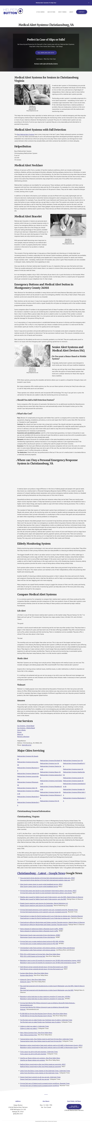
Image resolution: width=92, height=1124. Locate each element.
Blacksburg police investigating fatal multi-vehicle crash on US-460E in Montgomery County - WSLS (51, 1045)
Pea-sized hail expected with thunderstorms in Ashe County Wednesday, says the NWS (47, 990)
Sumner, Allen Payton (26, 975)
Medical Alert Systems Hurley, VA (50, 792)
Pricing (19, 732)
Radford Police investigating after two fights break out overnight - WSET (43, 1064)
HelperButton (14, 11)
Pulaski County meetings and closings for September (36, 905)
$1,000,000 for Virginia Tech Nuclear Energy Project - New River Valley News (43, 1013)
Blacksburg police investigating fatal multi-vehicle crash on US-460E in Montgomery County (49, 1047)
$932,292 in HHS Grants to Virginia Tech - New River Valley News (40, 954)
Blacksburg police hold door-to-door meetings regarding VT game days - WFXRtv (45, 996)
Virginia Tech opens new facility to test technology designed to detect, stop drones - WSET (48, 891)
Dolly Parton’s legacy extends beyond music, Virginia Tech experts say (41, 969)
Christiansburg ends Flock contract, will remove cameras (37, 950)
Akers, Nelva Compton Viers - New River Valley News (36, 1033)
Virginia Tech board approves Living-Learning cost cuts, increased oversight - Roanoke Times (49, 910)
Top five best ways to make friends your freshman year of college (40, 1022)
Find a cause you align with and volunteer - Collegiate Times (39, 1052)
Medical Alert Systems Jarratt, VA (73, 778)
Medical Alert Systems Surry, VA (73, 760)
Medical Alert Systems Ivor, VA (49, 763)
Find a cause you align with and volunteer (33, 1054)
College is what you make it (28, 1028)
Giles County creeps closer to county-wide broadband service (39, 886)
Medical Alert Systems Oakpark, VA (28, 773)
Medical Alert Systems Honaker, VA (74, 789)
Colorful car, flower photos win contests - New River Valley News (40, 1058)
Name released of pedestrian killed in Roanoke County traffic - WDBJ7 (41, 929)
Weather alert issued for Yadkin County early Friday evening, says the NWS (43, 899)
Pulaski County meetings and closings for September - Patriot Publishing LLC (44, 903)
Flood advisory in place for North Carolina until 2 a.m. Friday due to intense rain (45, 918)
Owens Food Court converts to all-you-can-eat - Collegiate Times (40, 1077)
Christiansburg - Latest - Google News (41, 873)
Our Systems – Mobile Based (26, 728)
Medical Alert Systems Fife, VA (49, 801)
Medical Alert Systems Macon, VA (50, 772)
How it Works (21, 730)
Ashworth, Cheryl (25, 982)
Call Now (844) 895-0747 (46, 52)
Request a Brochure (23, 736)
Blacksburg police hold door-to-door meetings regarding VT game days (42, 999)
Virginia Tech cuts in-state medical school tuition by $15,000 (39, 944)
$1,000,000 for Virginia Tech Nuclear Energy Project (36, 1016)
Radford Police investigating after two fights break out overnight (40, 1066)
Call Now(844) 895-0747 (74, 1106)
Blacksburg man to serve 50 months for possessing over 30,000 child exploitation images (48, 963)
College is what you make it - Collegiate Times (34, 1026)
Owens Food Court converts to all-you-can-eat (34, 1079)
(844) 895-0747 (26, 745)
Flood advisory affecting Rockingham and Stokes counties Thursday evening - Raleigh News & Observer (52, 922)
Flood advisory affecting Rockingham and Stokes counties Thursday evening (44, 924)
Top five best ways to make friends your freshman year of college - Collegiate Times (46, 1020)
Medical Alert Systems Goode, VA (73, 781)
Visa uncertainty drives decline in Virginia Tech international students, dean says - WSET (47, 878)
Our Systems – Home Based (25, 726)
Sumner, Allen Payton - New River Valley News (34, 973)
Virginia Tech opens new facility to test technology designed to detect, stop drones (46, 893)
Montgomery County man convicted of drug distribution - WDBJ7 (40, 935)
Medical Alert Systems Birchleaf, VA (51, 760)
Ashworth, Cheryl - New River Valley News (33, 979)
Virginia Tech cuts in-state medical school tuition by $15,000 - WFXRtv (42, 941)
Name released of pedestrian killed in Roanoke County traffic (39, 931)
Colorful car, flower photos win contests (32, 1060)
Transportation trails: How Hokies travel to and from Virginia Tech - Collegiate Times (46, 1039)
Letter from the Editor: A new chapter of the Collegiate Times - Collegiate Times (45, 1071)
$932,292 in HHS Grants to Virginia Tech (32, 956)
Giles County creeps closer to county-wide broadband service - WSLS (41, 884)
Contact (82, 12)
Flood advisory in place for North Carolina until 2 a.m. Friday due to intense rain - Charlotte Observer (51, 916)
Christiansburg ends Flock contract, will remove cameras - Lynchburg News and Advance (47, 948)
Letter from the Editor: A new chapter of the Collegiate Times (39, 1073)
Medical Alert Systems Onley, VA (27, 788)
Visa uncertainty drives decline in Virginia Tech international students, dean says (45, 880)
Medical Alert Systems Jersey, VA (73, 769)
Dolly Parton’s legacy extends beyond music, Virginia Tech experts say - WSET (44, 967)
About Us (20, 734)
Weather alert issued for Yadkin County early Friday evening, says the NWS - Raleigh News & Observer (51, 897)
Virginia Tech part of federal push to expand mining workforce (39, 1085)
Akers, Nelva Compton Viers (28, 1035)
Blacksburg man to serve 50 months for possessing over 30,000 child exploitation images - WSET (50, 960)
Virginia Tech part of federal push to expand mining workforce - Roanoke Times (45, 1083)
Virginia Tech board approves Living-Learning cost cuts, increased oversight (43, 912)
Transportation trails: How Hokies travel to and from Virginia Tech (41, 1041)
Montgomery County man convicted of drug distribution (37, 937)
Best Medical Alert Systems (25, 134)
